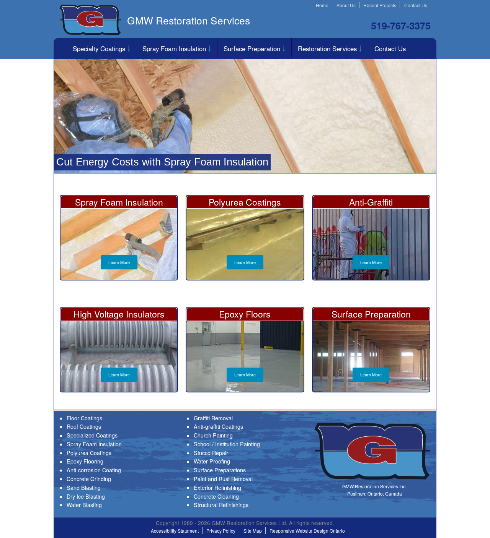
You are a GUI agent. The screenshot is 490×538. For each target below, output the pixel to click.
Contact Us (415, 5)
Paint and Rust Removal (223, 479)
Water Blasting (84, 505)
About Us (346, 5)
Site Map (252, 530)
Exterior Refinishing (217, 487)
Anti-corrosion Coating (94, 470)
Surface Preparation (252, 48)
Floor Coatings (84, 418)
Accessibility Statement (175, 530)
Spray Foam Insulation (174, 48)
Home (322, 5)
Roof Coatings (84, 426)
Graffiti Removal (213, 418)
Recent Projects (379, 5)
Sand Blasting (84, 487)
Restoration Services (327, 48)
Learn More (119, 262)
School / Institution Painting (227, 444)
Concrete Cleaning (216, 496)
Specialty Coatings (99, 48)
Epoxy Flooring (85, 461)
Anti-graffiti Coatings (218, 426)
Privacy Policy (220, 530)
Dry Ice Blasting (86, 496)
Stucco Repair (211, 453)
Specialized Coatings (92, 435)
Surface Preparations (220, 470)
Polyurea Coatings (89, 453)
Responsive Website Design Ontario (307, 530)
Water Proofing (212, 461)
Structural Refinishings (221, 505)
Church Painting (213, 435)
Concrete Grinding (89, 479)
